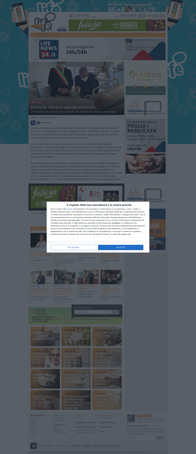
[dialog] (98, 227)
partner (70, 209)
